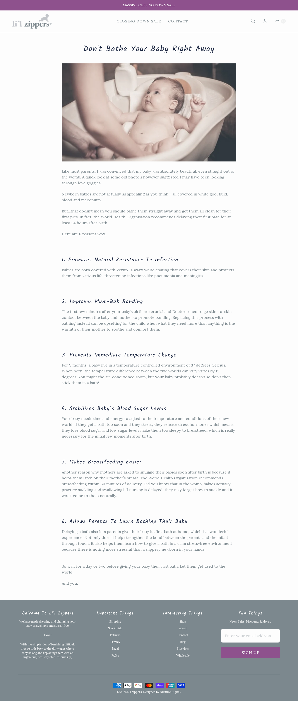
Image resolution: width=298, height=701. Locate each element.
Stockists (183, 648)
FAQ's (115, 655)
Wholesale (183, 655)
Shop (183, 621)
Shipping (115, 621)
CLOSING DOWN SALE (139, 21)
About (183, 628)
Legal (115, 648)
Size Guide (115, 628)
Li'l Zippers (134, 692)
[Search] (253, 21)
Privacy (115, 642)
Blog (183, 642)
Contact (178, 21)
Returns (115, 635)
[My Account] (265, 21)
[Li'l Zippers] (31, 21)
